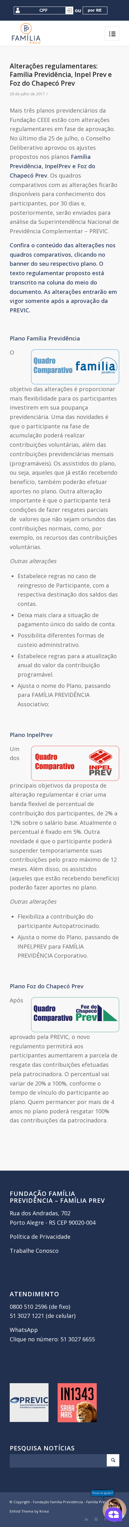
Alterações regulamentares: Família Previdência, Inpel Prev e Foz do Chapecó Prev (61, 75)
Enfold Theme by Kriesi (29, 1511)
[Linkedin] (86, 1519)
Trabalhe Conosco (34, 1250)
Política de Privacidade (40, 1236)
